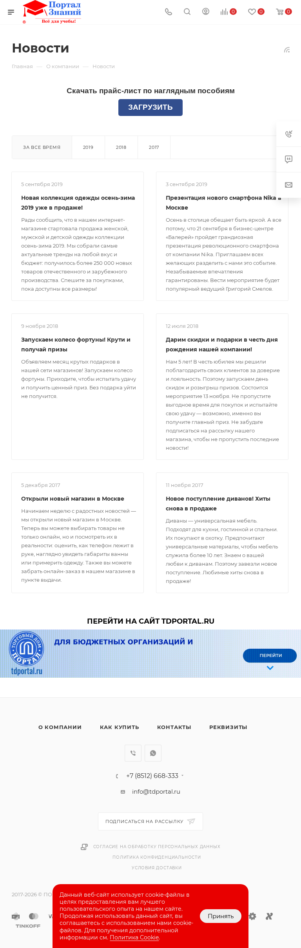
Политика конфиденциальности (156, 857)
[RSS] (287, 49)
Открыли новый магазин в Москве (72, 498)
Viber (133, 753)
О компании (60, 727)
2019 (88, 147)
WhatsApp (153, 753)
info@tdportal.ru (156, 791)
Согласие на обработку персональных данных (157, 846)
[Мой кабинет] (205, 12)
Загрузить (150, 107)
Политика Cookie (134, 937)
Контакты (174, 727)
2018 (121, 147)
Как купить (119, 727)
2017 (154, 147)
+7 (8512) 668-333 (152, 776)
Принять (221, 916)
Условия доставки (157, 867)
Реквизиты (228, 727)
